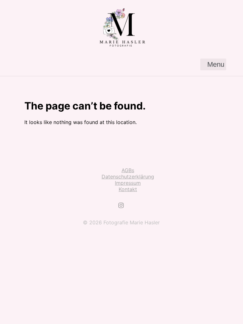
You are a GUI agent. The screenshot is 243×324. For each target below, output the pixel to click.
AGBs (128, 170)
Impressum (128, 183)
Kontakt (128, 189)
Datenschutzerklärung (128, 176)
